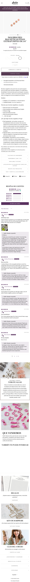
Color (15, 55)
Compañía (14, 565)
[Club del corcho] (15, 537)
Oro (10, 58)
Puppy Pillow (10, 393)
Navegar (15, 500)
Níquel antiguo (23, 58)
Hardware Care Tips (15, 158)
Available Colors (15, 161)
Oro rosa (20, 58)
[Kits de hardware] (15, 511)
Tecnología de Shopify (15, 580)
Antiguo (13, 58)
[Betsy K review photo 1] (4, 227)
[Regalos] (15, 483)
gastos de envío (8, 50)
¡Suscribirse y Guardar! (14, 556)
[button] (12, 47)
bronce (16, 58)
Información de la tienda (8, 84)
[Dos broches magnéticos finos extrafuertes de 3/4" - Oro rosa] (8, 468)
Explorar (15, 570)
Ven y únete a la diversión (15, 171)
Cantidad (15, 62)
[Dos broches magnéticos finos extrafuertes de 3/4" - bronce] (7, 468)
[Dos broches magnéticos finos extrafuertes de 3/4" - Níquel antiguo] (10, 468)
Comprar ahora (15, 73)
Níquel (6, 58)
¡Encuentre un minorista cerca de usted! (15, 165)
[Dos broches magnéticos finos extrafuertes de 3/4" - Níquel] (2, 468)
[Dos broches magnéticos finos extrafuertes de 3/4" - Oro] (4, 468)
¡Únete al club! (15, 552)
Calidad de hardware (15, 155)
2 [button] (14, 356)
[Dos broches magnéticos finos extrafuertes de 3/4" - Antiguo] (5, 468)
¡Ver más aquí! (7, 116)
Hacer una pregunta (15, 168)
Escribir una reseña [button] (15, 203)
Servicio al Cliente (14, 561)
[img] (4, 212)
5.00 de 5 (18, 189)
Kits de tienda (15, 526)
